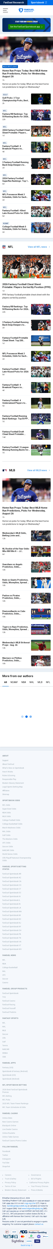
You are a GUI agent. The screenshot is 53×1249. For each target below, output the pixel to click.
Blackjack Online (9, 1126)
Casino (5, 983)
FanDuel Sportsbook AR (11, 874)
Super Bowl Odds (9, 809)
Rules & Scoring (8, 776)
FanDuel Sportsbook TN (11, 938)
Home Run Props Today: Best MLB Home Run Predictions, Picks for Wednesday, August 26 (24, 73)
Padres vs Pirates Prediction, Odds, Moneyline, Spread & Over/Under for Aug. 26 (13, 599)
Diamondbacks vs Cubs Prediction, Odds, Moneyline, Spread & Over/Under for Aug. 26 (13, 615)
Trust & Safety (10, 1179)
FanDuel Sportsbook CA (11, 881)
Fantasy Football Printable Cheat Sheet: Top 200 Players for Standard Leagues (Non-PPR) (15, 342)
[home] (26, 10)
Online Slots (7, 1118)
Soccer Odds (7, 847)
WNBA (5, 1053)
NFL (48, 682)
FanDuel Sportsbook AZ (11, 878)
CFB (4, 1038)
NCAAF (14, 682)
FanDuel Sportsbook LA (11, 908)
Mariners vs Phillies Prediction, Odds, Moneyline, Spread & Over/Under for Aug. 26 (13, 662)
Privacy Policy (10, 1183)
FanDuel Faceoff (9, 1008)
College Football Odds (11, 820)
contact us (38, 1224)
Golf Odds (6, 835)
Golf (4, 1042)
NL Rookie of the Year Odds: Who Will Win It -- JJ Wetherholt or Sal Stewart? (16, 551)
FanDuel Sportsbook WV (12, 949)
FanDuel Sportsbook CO (11, 885)
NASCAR (5, 1049)
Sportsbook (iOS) (9, 1075)
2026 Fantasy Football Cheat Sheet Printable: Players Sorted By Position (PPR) (16, 132)
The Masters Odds (10, 839)
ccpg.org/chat (30, 1203)
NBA (23, 682)
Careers (8, 1175)
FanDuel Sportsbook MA (11, 912)
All (5, 682)
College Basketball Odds (12, 824)
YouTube (5, 1163)
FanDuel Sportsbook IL (11, 900)
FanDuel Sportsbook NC (11, 919)
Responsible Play (9, 779)
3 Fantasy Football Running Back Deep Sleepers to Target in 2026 (15, 165)
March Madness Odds (11, 828)
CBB (4, 1057)
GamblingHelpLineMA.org (17, 1206)
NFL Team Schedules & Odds (14, 1107)
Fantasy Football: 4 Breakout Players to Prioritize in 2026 (12, 148)
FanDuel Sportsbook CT (11, 889)
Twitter (5, 1155)
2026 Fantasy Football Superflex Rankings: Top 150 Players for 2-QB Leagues (16, 181)
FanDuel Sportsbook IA (11, 896)
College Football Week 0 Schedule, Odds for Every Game (14, 229)
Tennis (5, 1046)
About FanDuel (8, 764)
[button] (26, 26)
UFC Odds (6, 843)
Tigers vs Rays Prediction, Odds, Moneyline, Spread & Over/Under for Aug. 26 (15, 629)
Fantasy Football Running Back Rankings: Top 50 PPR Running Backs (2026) (15, 418)
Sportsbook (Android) (10, 1079)
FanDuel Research (14, 2)
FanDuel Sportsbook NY (11, 927)
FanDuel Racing (8, 1005)
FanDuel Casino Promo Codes (14, 1141)
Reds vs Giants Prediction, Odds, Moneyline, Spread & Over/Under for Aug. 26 (15, 582)
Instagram (6, 1159)
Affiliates (5, 791)
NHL (31, 682)
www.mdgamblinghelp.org (32, 1209)
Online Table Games (10, 1137)
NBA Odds (6, 813)
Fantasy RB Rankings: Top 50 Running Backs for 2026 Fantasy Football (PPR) (15, 116)
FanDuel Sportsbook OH (11, 930)
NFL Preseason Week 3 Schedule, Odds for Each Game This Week (14, 197)
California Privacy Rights (39, 1183)
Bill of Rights (36, 1179)
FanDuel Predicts (9, 1012)
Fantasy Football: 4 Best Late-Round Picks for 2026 (15, 211)
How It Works (7, 772)
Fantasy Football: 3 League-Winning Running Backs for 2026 (15, 449)
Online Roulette (8, 1133)
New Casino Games (10, 1122)
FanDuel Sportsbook (10, 993)
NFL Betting (7, 1096)
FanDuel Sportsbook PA (11, 934)
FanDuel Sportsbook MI (11, 915)
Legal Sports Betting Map (12, 787)
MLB (40, 682)
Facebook (6, 1151)
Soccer (5, 979)
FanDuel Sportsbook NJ (11, 923)
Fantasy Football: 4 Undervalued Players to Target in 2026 (13, 403)
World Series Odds (10, 854)
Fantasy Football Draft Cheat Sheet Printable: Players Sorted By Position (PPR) (15, 436)
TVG (4, 997)
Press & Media (37, 1190)
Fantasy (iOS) (7, 1068)
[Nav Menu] (5, 10)
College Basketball (10, 968)
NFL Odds (6, 805)
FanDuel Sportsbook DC (11, 893)
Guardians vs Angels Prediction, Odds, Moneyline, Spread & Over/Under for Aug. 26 (13, 568)
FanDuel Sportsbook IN (11, 904)
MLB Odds (6, 816)
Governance (36, 1175)
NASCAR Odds (8, 850)
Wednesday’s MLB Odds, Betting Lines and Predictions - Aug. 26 (14, 535)
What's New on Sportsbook (13, 768)
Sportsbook (37, 2)
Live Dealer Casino (10, 1129)
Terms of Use (10, 1186)
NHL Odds (6, 831)
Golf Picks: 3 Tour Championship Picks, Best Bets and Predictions (15, 100)
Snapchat (6, 1166)
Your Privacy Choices (39, 1186)
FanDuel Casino (8, 1001)
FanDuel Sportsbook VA (11, 942)
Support (5, 760)
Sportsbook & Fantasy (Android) (15, 1071)
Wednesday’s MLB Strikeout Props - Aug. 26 (16, 643)
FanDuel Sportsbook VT (11, 945)
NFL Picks (6, 1100)
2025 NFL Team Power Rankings (15, 1104)
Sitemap (5, 794)
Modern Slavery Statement (13, 783)
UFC (4, 975)
